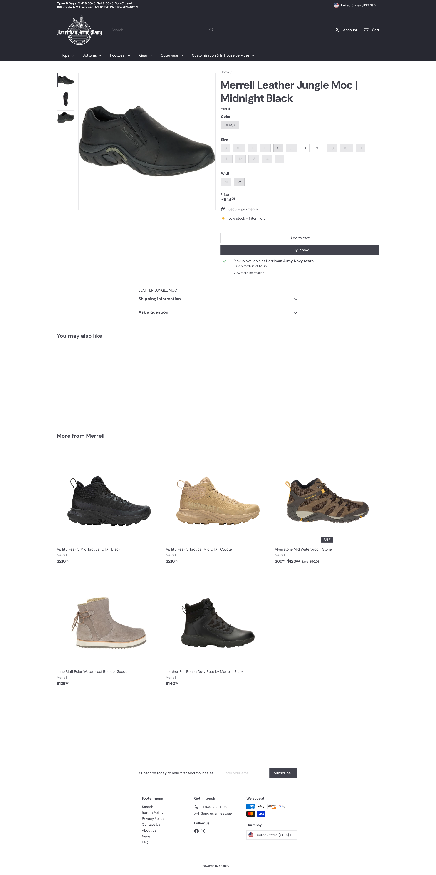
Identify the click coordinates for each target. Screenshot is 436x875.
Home (224, 72)
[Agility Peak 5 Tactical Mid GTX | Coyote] (218, 508)
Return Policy (152, 812)
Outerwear (170, 55)
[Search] (211, 30)
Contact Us (151, 824)
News (146, 836)
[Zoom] (147, 141)
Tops (65, 55)
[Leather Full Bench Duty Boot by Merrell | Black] (218, 631)
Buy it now (300, 250)
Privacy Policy (153, 818)
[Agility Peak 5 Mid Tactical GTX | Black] (109, 508)
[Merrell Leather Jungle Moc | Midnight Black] (82, 382)
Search (147, 807)
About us (149, 830)
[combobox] (163, 30)
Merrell (95, 435)
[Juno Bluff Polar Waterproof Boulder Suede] (109, 631)
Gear (143, 55)
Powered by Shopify (215, 866)
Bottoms (90, 55)
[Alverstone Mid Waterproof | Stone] (327, 508)
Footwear (118, 55)
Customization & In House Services (221, 55)
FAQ (145, 842)
